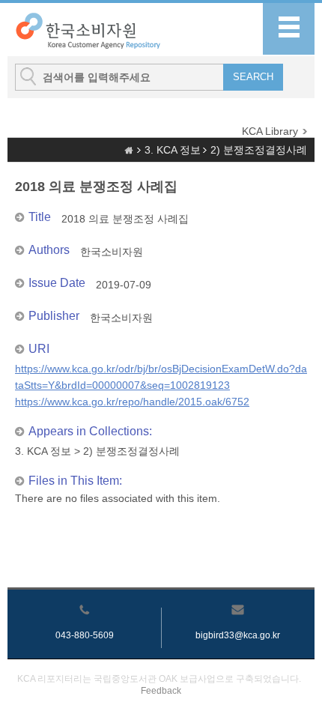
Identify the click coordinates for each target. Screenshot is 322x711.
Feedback (161, 691)
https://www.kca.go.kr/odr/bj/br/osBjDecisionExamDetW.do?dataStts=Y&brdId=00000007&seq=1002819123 (161, 377)
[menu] (289, 29)
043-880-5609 (84, 635)
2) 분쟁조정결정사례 (258, 150)
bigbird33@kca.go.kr (237, 635)
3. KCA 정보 (173, 150)
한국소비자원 (111, 252)
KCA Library (270, 131)
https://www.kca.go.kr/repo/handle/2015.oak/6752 (132, 402)
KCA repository (89, 30)
